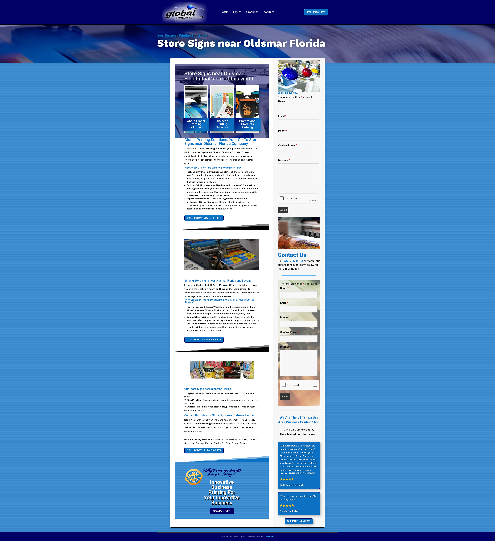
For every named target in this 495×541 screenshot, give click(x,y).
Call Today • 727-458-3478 (204, 218)
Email (282, 116)
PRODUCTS (252, 12)
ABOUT (237, 12)
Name (282, 101)
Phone (282, 130)
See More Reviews (299, 521)
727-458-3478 (316, 12)
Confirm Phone (287, 145)
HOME (224, 12)
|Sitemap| (269, 536)
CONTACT (269, 12)
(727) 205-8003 (290, 92)
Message (284, 160)
